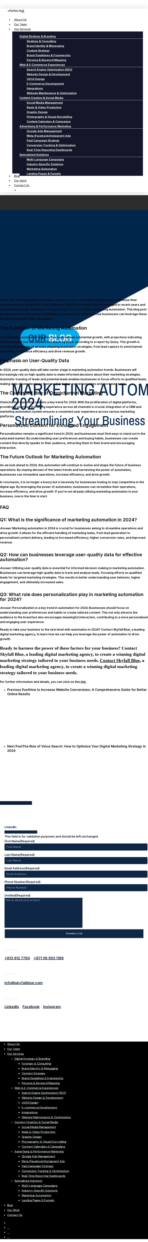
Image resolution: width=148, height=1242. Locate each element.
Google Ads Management (38, 1156)
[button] (17, 958)
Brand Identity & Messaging (40, 1068)
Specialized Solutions (28, 1181)
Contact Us (14, 1215)
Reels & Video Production (38, 1132)
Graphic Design (32, 1137)
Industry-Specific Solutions (40, 1190)
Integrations (30, 1112)
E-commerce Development (39, 1107)
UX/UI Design (30, 1103)
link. (83, 682)
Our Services (15, 1054)
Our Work (13, 1210)
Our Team (13, 1049)
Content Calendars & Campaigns (43, 1146)
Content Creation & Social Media (36, 1122)
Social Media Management (39, 1127)
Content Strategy (33, 1073)
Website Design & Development (42, 1098)
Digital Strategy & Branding (32, 1059)
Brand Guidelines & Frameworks (42, 1078)
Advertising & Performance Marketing (39, 1151)
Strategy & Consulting (36, 1063)
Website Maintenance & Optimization (46, 1117)
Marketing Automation (36, 1195)
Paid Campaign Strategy (38, 1166)
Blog (10, 1205)
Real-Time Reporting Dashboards (43, 1176)
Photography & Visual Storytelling (44, 1142)
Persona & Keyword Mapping (41, 1083)
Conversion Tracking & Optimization (45, 1171)
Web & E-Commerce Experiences (36, 1088)
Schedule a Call (74, 933)
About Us (13, 1044)
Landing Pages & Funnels (38, 1200)
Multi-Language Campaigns (40, 1186)
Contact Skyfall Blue (120, 660)
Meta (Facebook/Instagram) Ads (43, 1161)
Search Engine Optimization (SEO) (44, 1093)
